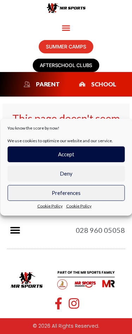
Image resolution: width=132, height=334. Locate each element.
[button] (66, 28)
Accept (66, 154)
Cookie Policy (50, 205)
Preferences (66, 193)
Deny (66, 173)
